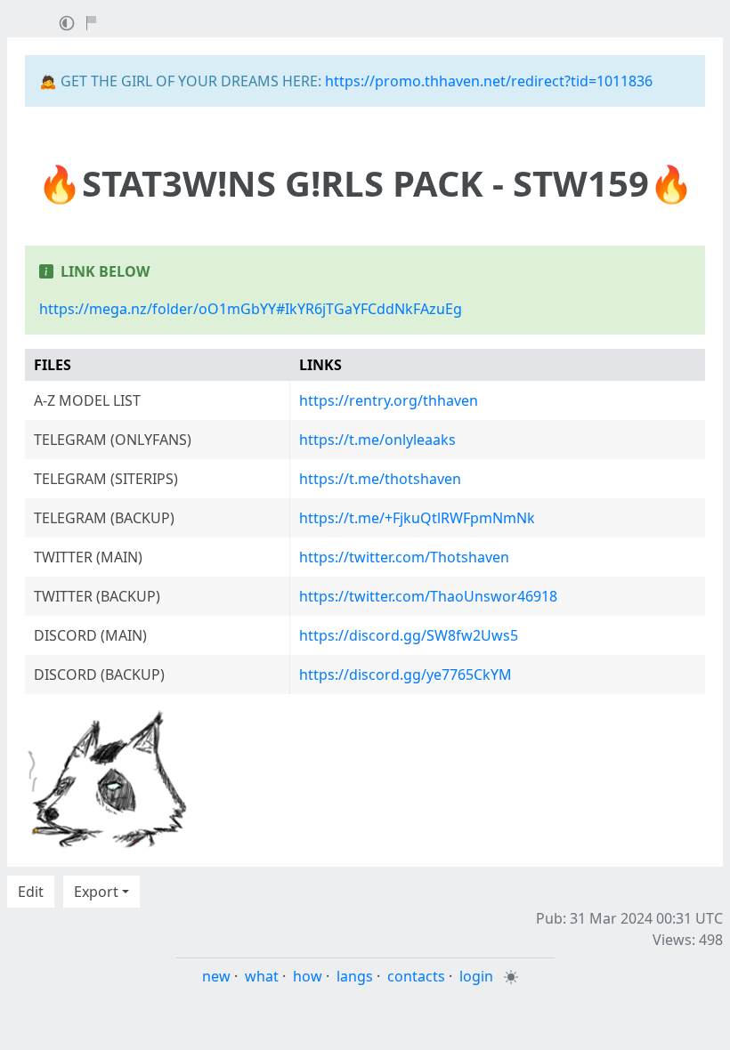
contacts (416, 976)
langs (355, 976)
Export (96, 891)
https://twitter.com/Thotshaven (404, 557)
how (307, 976)
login (476, 976)
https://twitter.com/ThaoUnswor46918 (428, 596)
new (216, 976)
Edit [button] (31, 891)
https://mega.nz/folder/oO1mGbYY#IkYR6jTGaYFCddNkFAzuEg (250, 309)
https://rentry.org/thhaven (388, 400)
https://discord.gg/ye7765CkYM (405, 674)
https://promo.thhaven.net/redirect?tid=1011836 (489, 81)
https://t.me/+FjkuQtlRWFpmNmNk (417, 518)
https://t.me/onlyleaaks (377, 439)
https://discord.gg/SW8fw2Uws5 (408, 635)
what (262, 976)
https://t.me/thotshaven (380, 479)
